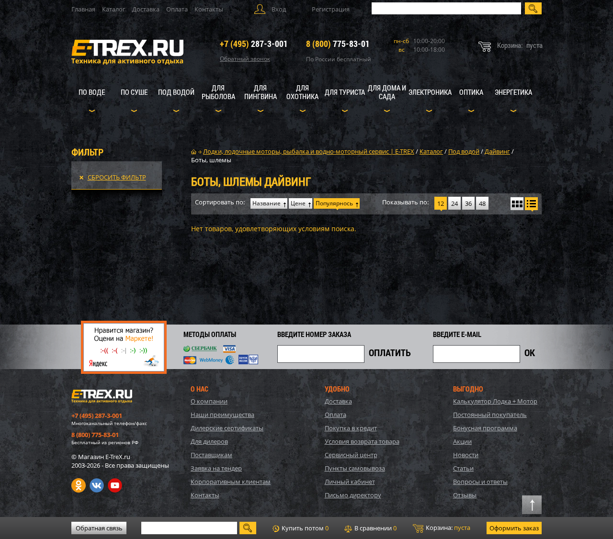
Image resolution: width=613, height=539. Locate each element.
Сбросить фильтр (117, 177)
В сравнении (375, 528)
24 (454, 203)
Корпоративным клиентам (231, 481)
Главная (83, 9)
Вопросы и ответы (480, 481)
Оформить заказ (514, 528)
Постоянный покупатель (490, 414)
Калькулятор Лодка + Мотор (495, 401)
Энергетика (513, 92)
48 (482, 203)
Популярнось (334, 203)
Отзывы (465, 495)
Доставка (145, 9)
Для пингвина (260, 92)
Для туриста (345, 92)
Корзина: (447, 527)
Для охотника (302, 92)
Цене (298, 203)
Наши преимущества (222, 414)
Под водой (176, 92)
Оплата (177, 9)
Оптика (471, 92)
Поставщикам (211, 454)
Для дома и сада (387, 92)
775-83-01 (338, 43)
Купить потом (304, 528)
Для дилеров (209, 441)
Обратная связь (99, 528)
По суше (134, 92)
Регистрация (331, 9)
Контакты (208, 9)
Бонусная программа (485, 428)
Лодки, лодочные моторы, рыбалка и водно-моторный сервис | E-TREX (308, 151)
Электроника (430, 92)
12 (440, 203)
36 (468, 203)
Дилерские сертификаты (227, 428)
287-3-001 (254, 43)
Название (266, 203)
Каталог (113, 9)
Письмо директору (353, 495)
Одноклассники (78, 485)
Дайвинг (497, 151)
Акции (462, 441)
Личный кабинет (350, 481)
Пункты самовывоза (355, 468)
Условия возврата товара (362, 441)
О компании (209, 401)
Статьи (463, 468)
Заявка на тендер (216, 468)
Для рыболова (218, 92)
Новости (465, 454)
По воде (92, 92)
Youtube (115, 485)
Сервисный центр (351, 454)
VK (97, 485)
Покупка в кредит (351, 428)
